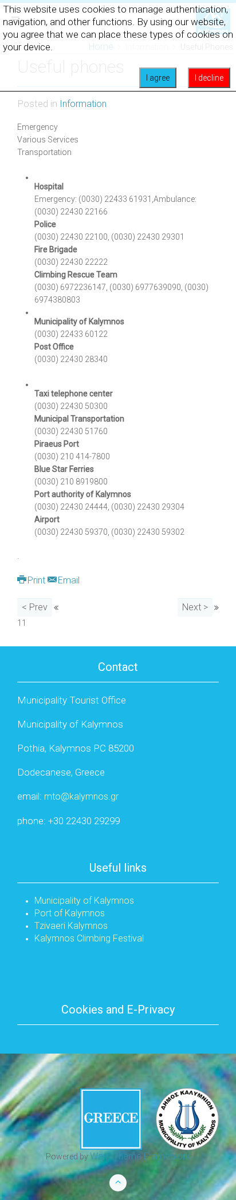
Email (68, 580)
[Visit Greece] (149, 1118)
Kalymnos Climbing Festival (89, 938)
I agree (158, 77)
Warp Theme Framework (140, 1156)
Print (36, 580)
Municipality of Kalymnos (84, 900)
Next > (195, 607)
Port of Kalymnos (69, 913)
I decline (209, 77)
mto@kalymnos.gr (81, 796)
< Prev (35, 607)
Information (83, 103)
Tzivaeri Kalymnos (71, 925)
